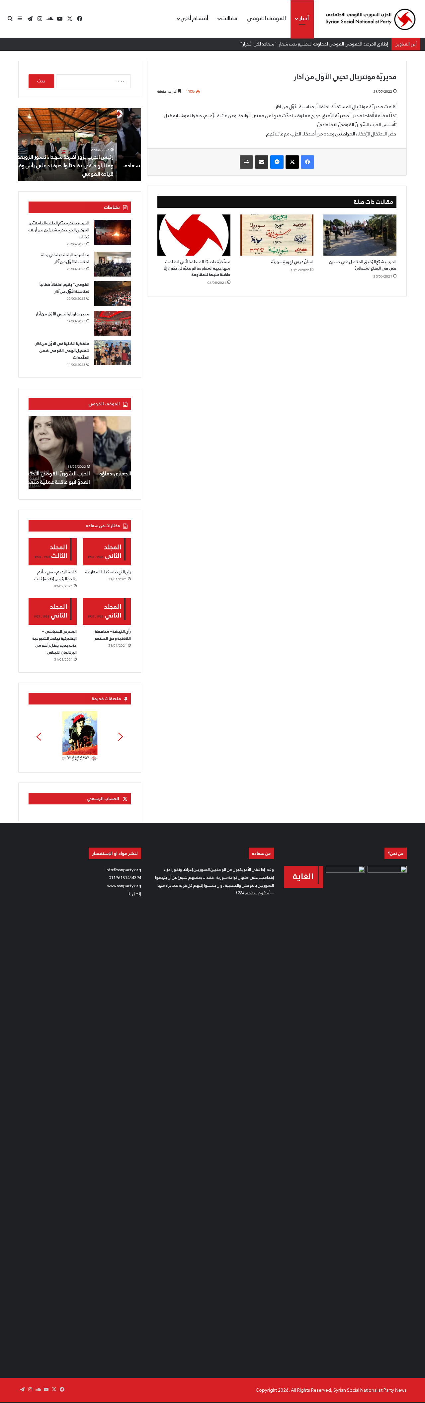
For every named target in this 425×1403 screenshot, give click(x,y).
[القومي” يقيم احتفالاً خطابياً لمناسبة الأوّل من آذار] (112, 293)
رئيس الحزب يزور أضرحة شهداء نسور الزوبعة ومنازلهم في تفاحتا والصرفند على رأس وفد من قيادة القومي (84, 165)
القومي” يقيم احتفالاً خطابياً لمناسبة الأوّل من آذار (64, 288)
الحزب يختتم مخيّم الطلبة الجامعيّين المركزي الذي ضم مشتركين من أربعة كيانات (59, 230)
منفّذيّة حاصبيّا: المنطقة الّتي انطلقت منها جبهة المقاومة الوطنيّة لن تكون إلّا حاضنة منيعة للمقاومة (197, 268)
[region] (80, 736)
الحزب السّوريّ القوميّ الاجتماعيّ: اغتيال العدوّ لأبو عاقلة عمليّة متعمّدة (83, 478)
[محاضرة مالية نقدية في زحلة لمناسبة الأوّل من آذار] (112, 264)
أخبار (304, 18)
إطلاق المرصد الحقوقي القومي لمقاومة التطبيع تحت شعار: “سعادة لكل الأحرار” (314, 44)
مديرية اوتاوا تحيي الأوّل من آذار (62, 314)
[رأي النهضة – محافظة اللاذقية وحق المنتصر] (107, 611)
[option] (79, 144)
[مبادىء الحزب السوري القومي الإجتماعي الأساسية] (345, 1115)
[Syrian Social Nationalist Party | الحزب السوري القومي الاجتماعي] (370, 19)
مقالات (229, 18)
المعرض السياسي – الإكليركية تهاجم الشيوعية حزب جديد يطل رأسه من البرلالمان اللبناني (55, 642)
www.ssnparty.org (124, 885)
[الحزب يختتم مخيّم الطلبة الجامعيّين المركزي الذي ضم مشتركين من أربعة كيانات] (112, 232)
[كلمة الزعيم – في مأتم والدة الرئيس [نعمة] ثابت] (53, 551)
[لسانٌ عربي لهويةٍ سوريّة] (276, 235)
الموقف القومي (266, 18)
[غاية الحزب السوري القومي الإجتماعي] (303, 877)
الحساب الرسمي (103, 798)
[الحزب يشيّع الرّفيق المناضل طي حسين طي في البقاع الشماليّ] (359, 235)
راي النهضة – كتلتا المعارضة (108, 572)
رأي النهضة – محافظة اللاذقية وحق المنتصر (112, 635)
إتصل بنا (134, 893)
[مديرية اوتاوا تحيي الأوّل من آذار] (112, 323)
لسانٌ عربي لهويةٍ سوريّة (292, 262)
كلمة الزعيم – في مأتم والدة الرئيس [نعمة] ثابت (55, 575)
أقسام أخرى (194, 18)
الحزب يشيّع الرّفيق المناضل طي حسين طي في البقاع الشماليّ (362, 265)
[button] (80, 736)
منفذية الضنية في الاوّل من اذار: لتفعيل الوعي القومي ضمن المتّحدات (61, 350)
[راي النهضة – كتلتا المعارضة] (107, 551)
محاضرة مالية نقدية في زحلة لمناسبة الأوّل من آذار (65, 258)
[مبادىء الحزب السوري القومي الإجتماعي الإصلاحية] (387, 1115)
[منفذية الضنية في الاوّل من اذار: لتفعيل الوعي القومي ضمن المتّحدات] (112, 352)
